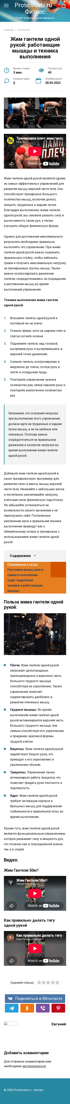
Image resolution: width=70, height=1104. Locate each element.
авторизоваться (34, 1066)
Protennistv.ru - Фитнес (35, 8)
